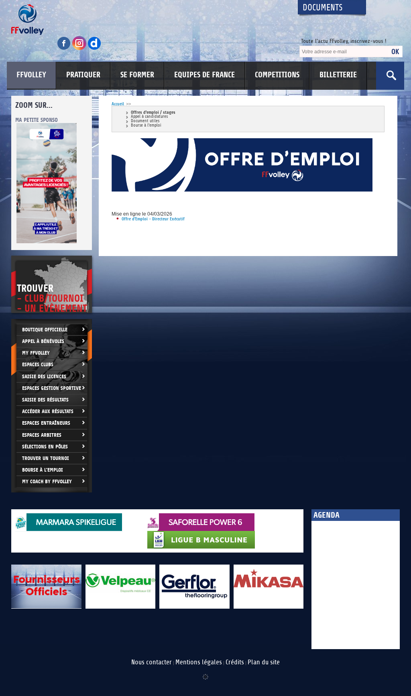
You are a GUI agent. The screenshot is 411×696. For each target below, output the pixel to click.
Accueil (118, 104)
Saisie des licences (44, 376)
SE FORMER (137, 75)
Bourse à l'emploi (146, 125)
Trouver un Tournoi (45, 458)
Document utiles (145, 121)
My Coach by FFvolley (47, 481)
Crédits (235, 662)
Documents (323, 8)
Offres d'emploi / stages (153, 112)
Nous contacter (151, 662)
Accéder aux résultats (47, 411)
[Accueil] (147, 19)
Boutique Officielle (44, 330)
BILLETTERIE (338, 75)
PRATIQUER (83, 75)
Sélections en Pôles (45, 447)
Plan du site (264, 662)
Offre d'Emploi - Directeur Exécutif (153, 219)
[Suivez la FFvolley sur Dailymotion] (94, 48)
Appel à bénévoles (43, 341)
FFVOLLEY (31, 75)
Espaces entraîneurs (46, 423)
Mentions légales (198, 662)
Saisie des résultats (45, 400)
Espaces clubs (37, 364)
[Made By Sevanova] (205, 673)
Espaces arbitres (41, 435)
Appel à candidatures (149, 117)
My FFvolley (36, 353)
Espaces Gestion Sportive (51, 388)
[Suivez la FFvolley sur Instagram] (79, 48)
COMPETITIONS (277, 75)
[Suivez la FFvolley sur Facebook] (64, 48)
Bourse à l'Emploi (42, 470)
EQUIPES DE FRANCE (204, 75)
